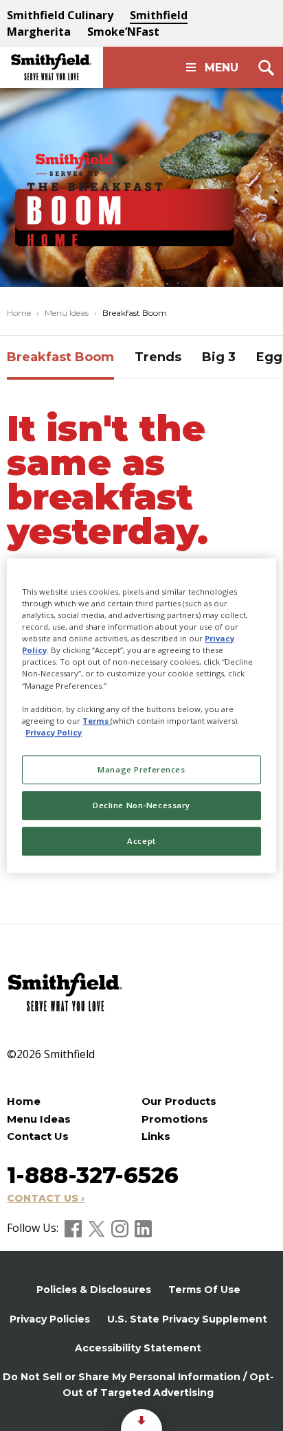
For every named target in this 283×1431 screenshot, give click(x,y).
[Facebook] (74, 1227)
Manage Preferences (141, 769)
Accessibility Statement (138, 1348)
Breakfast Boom (60, 357)
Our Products (179, 1101)
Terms (96, 721)
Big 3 (219, 357)
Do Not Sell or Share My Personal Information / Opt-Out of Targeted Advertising (138, 1384)
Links (156, 1136)
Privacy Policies (50, 1319)
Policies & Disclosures (93, 1289)
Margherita (39, 31)
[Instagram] (121, 1227)
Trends (158, 357)
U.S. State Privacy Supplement (187, 1319)
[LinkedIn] (143, 1227)
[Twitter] (98, 1227)
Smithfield (159, 15)
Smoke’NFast (123, 31)
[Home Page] (51, 67)
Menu (221, 67)
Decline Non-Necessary (141, 805)
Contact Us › (45, 1198)
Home (19, 313)
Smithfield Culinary (60, 15)
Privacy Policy (53, 732)
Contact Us (38, 1136)
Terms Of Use (204, 1289)
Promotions (175, 1118)
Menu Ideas (67, 313)
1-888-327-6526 (93, 1175)
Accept (141, 841)
